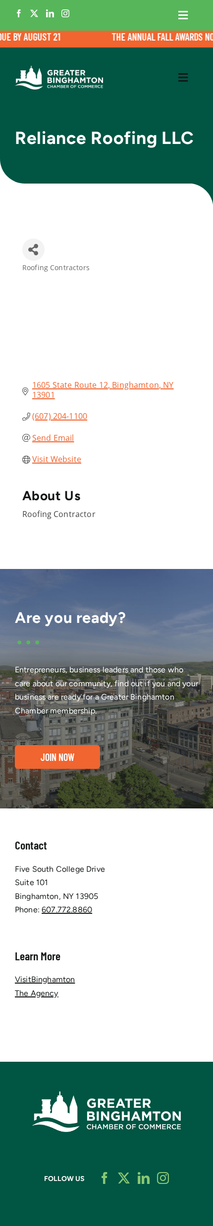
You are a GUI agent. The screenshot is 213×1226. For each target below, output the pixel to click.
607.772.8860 (67, 909)
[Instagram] (65, 13)
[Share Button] (33, 249)
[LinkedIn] (50, 13)
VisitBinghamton (45, 979)
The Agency (36, 993)
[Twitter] (34, 13)
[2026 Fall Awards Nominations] (106, 39)
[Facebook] (19, 13)
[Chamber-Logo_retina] (106, 1095)
